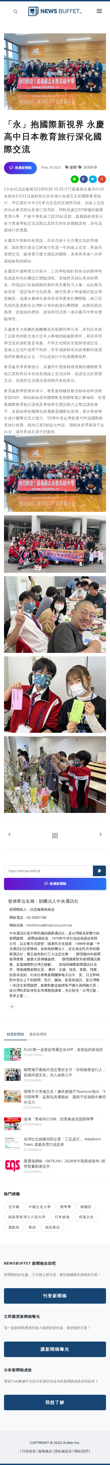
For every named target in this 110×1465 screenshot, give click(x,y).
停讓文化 (86, 1216)
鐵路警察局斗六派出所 (27, 1216)
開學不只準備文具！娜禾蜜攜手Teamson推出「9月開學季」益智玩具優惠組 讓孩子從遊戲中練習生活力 (65, 1097)
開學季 (65, 1206)
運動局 (13, 1227)
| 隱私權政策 (63, 1451)
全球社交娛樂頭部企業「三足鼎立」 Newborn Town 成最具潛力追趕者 (62, 1141)
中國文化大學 (40, 1206)
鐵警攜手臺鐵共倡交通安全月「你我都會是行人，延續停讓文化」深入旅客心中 (65, 1072)
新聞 (73, 167)
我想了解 (55, 1402)
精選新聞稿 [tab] (15, 1034)
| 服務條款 (45, 1451)
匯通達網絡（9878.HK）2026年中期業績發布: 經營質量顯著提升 (64, 1163)
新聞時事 (90, 167)
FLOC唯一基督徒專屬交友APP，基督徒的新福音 (63, 1049)
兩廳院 (86, 1206)
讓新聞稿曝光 (55, 1349)
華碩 (32, 1227)
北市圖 (13, 1206)
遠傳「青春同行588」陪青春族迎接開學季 (59, 1118)
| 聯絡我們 (81, 1451)
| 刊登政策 (28, 1451)
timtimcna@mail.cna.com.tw (49, 925)
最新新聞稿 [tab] (38, 1034)
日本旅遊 (62, 1216)
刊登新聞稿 (55, 1296)
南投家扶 (52, 1227)
